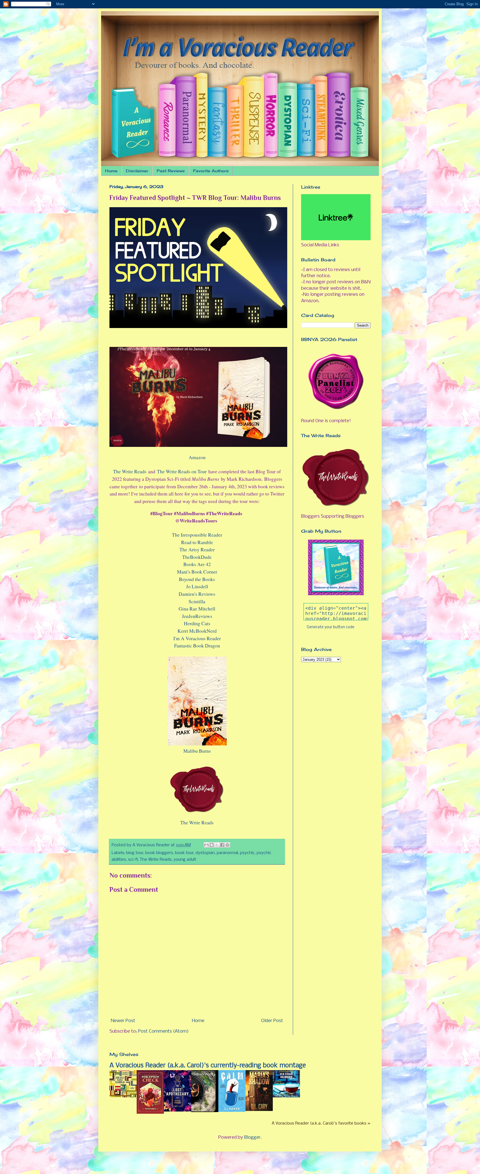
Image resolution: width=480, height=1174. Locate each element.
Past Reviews (171, 170)
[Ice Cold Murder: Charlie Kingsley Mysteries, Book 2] (286, 1096)
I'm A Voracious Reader (197, 638)
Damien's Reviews (197, 593)
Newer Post (123, 1020)
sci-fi (133, 859)
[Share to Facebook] (222, 845)
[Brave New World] (123, 1096)
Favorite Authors (211, 170)
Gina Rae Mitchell (197, 608)
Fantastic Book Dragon (197, 645)
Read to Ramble (197, 542)
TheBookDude (197, 557)
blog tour (134, 853)
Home (111, 170)
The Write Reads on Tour (182, 471)
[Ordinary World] (204, 1110)
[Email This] (206, 845)
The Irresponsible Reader (197, 534)
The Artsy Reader (197, 549)
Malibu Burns (197, 750)
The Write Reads (129, 471)
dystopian (205, 853)
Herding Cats (197, 623)
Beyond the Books (197, 579)
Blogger (252, 1137)
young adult (185, 859)
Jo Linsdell (197, 586)
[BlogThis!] (211, 845)
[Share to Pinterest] (227, 845)
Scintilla (197, 601)
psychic (247, 853)
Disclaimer (137, 170)
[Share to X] (217, 845)
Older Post (272, 1020)
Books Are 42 (197, 564)
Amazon (197, 457)
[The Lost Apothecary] (177, 1110)
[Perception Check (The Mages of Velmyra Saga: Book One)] (150, 1112)
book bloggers (159, 853)
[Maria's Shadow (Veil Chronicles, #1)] (259, 1109)
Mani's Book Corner (197, 571)
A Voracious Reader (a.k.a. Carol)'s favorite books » (321, 1123)
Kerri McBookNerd (197, 630)
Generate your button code (330, 627)
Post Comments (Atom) (163, 1031)
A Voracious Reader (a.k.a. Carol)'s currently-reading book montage (207, 1065)
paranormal (227, 853)
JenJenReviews (197, 616)
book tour (184, 853)
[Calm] (232, 1110)
